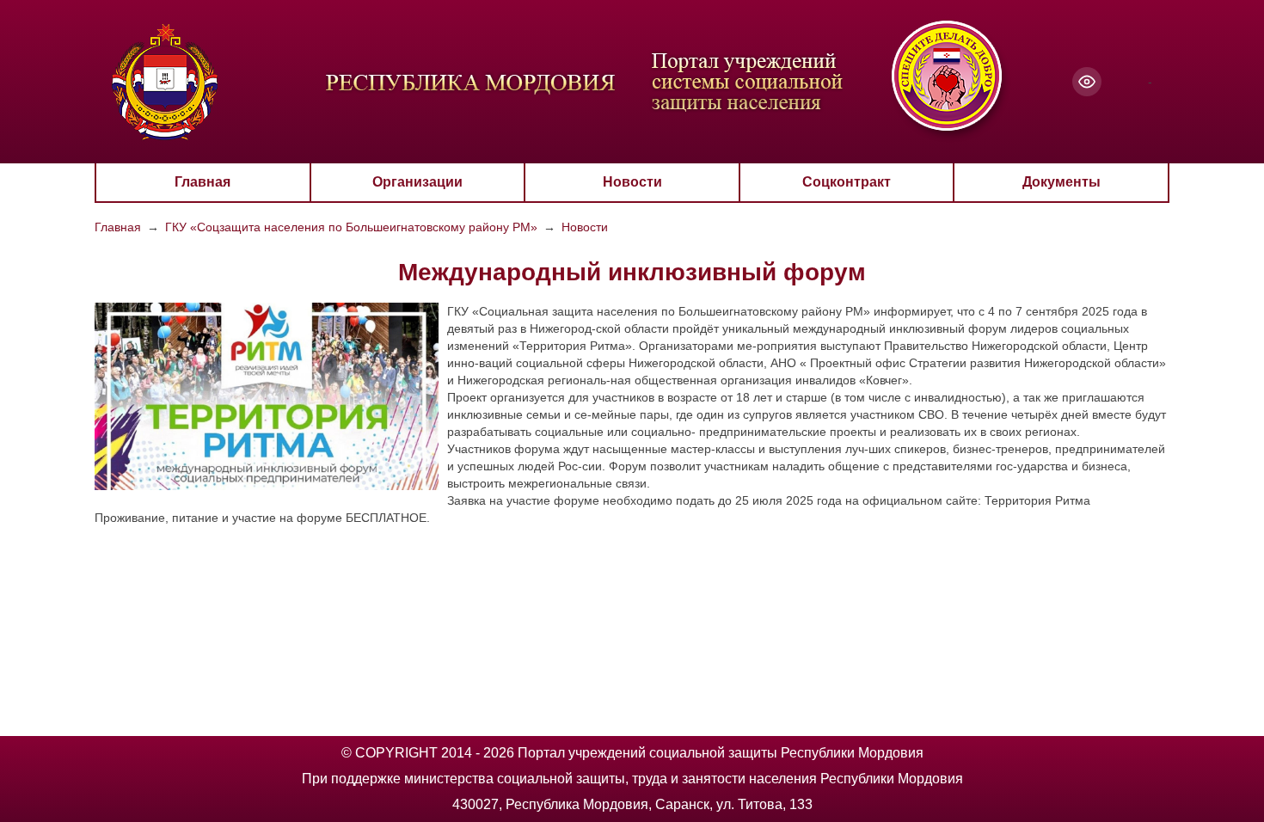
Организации (417, 182)
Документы (1061, 182)
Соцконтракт (846, 182)
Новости (632, 182)
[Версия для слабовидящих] (1086, 81)
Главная (202, 182)
